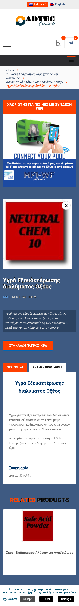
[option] (37, 234)
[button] (66, 205)
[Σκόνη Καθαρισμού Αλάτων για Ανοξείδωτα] (39, 527)
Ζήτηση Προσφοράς (47, 367)
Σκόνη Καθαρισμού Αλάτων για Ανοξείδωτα (39, 553)
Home (10, 70)
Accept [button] (27, 599)
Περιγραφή (15, 367)
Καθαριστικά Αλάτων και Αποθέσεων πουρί (34, 82)
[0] (59, 44)
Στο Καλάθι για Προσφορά (28, 345)
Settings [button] (66, 599)
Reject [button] (46, 599)
